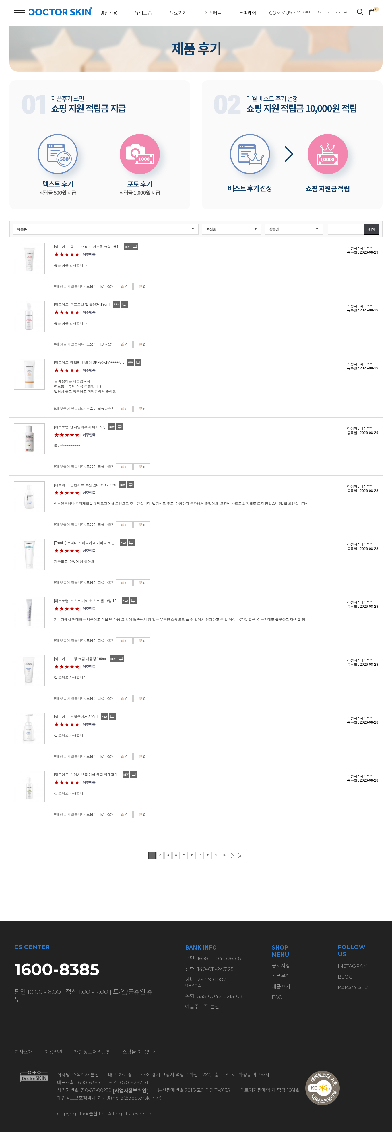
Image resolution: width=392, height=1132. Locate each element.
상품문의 (281, 976)
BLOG (345, 977)
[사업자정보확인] (131, 1091)
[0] (372, 11)
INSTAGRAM (353, 966)
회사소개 (23, 1052)
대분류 (22, 229)
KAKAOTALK (353, 988)
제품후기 (281, 986)
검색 (371, 229)
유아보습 (143, 13)
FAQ (277, 997)
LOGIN (290, 11)
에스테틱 (213, 13)
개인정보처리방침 (92, 1052)
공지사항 (281, 966)
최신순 (211, 229)
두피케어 (247, 13)
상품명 (274, 229)
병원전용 (108, 13)
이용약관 (53, 1052)
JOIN (305, 11)
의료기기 (178, 13)
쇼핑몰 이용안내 (139, 1052)
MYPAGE (343, 11)
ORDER (322, 11)
